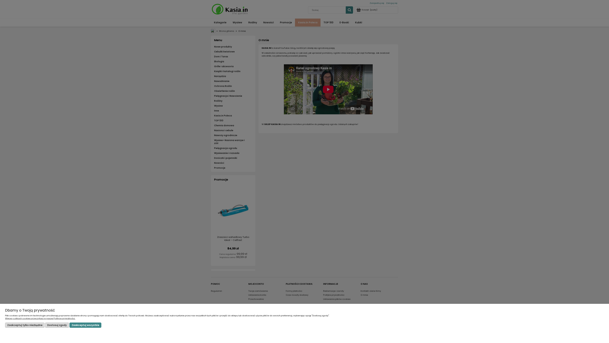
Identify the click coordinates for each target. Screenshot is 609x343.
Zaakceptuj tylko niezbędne (25, 325)
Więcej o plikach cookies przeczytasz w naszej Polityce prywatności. (40, 318)
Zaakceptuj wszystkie (85, 325)
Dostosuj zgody (57, 325)
